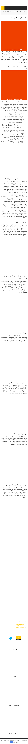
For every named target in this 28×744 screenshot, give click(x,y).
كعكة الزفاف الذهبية (14, 676)
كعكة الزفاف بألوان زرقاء (14, 733)
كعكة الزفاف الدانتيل (20, 627)
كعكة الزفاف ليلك (20, 625)
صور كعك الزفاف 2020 (14, 705)
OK (11, 742)
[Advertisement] (14, 35)
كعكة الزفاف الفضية (20, 624)
